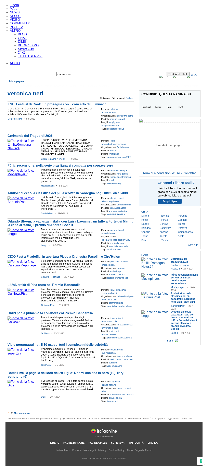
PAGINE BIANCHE (73, 442)
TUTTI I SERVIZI (30, 56)
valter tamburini (109, 293)
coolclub (120, 129)
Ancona (164, 232)
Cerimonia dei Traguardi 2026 (30, 135)
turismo (113, 150)
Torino (144, 236)
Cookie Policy (117, 450)
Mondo (38, 86)
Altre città (193, 245)
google (125, 173)
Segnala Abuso (143, 450)
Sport (81, 86)
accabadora (120, 208)
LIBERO (54, 442)
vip (108, 366)
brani (112, 243)
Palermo (164, 215)
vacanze (117, 249)
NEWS (15, 12)
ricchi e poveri (124, 388)
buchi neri (127, 359)
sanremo (113, 362)
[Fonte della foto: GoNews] (23, 322)
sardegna (113, 211)
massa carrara (109, 334)
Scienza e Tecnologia (98, 86)
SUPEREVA (118, 442)
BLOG (22, 34)
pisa (121, 303)
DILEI (22, 41)
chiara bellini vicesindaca (114, 144)
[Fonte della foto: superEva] (23, 353)
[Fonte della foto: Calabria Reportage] (23, 265)
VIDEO (15, 19)
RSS (181, 107)
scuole (126, 147)
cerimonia (112, 157)
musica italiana (126, 394)
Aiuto (130, 450)
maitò (109, 249)
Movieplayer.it (47, 185)
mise (104, 391)
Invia (169, 107)
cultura (128, 306)
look (109, 401)
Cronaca (14, 86)
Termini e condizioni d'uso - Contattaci (170, 173)
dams (130, 116)
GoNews (45, 333)
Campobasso (185, 232)
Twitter (158, 107)
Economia (26, 86)
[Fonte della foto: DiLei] (23, 385)
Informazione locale (167, 86)
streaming (126, 177)
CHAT (22, 38)
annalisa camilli (109, 112)
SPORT (15, 16)
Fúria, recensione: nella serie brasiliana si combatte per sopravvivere (60, 165)
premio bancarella (116, 306)
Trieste (163, 236)
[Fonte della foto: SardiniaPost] (23, 202)
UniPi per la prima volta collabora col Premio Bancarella (50, 313)
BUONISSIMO (28, 45)
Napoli (145, 224)
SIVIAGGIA (26, 49)
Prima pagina (16, 81)
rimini (111, 154)
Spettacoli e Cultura (65, 86)
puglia (119, 398)
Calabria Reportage (50, 277)
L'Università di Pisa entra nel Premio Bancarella (44, 285)
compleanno (116, 366)
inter (119, 356)
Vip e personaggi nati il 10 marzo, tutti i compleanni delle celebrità (58, 344)
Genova (164, 224)
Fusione (76, 450)
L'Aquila (164, 240)
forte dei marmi (116, 246)
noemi (114, 401)
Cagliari (182, 219)
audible (120, 204)
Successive (22, 413)
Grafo (194, 75)
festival (121, 119)
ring (119, 183)
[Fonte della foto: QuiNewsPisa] (23, 293)
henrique (123, 170)
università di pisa (125, 296)
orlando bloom (108, 233)
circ (126, 278)
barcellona (127, 356)
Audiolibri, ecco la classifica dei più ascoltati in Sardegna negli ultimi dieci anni (68, 193)
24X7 (22, 52)
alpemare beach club (112, 240)
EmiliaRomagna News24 (53, 159)
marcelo (114, 170)
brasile (112, 180)
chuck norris (116, 349)
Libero (14, 5)
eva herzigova (109, 353)
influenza (119, 243)
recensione (115, 177)
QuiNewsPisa (47, 305)
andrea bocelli (117, 230)
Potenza (182, 228)
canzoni (113, 119)
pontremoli (114, 303)
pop (119, 271)
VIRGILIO (153, 442)
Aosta (181, 236)
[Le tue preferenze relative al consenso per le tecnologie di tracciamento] (201, 461)
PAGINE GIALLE (98, 442)
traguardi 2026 (124, 157)
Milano (145, 215)
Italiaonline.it (63, 450)
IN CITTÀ (16, 27)
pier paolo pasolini (119, 261)
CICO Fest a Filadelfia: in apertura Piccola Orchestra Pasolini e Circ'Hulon (64, 256)
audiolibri (111, 214)
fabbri (119, 147)
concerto (111, 129)
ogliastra (122, 211)
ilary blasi (115, 381)
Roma (144, 219)
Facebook (146, 107)
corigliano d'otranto (111, 125)
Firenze (164, 219)
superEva (46, 365)
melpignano (114, 122)
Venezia (145, 232)
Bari (143, 240)
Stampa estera (190, 86)
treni (112, 208)
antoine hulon (108, 265)
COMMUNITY (20, 23)
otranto (112, 398)
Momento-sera (15, 119)
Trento (181, 224)
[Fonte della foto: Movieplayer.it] (23, 174)
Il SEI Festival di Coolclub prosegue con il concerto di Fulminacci (57, 104)
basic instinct (116, 359)
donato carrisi (117, 198)
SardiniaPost (47, 213)
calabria (121, 274)
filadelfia (112, 274)
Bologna (146, 228)
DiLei (43, 397)
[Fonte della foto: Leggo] (23, 234)
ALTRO (15, 30)
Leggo (44, 245)
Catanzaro (165, 228)
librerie (127, 204)
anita (116, 154)
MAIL (13, 8)
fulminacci (115, 109)
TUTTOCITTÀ (136, 442)
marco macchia (118, 290)
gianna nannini (109, 385)
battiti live (114, 394)
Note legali (89, 450)
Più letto (129, 98)
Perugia (182, 215)
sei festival (122, 116)
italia (126, 246)
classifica (120, 214)
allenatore (112, 183)
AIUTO (15, 63)
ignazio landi (116, 318)
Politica (48, 86)
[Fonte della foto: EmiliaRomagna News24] (23, 148)
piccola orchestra (115, 278)
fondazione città (109, 299)
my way (126, 240)
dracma (121, 268)
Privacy (102, 450)
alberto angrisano (110, 201)
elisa (112, 141)
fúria (119, 173)
